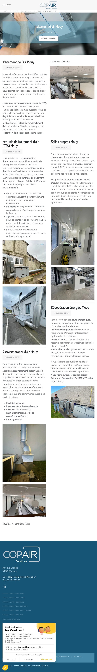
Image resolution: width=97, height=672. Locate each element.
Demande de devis (12, 68)
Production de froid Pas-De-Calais (17, 610)
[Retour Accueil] (48, 5)
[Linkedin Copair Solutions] (5, 586)
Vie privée (78, 656)
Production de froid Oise (13, 615)
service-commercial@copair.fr (22, 576)
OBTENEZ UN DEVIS (48, 38)
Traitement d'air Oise (48, 32)
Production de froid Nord (13, 593)
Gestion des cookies (60, 656)
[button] (7, 5)
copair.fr (45, 666)
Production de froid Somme (14, 598)
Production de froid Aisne (13, 602)
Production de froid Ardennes (15, 606)
